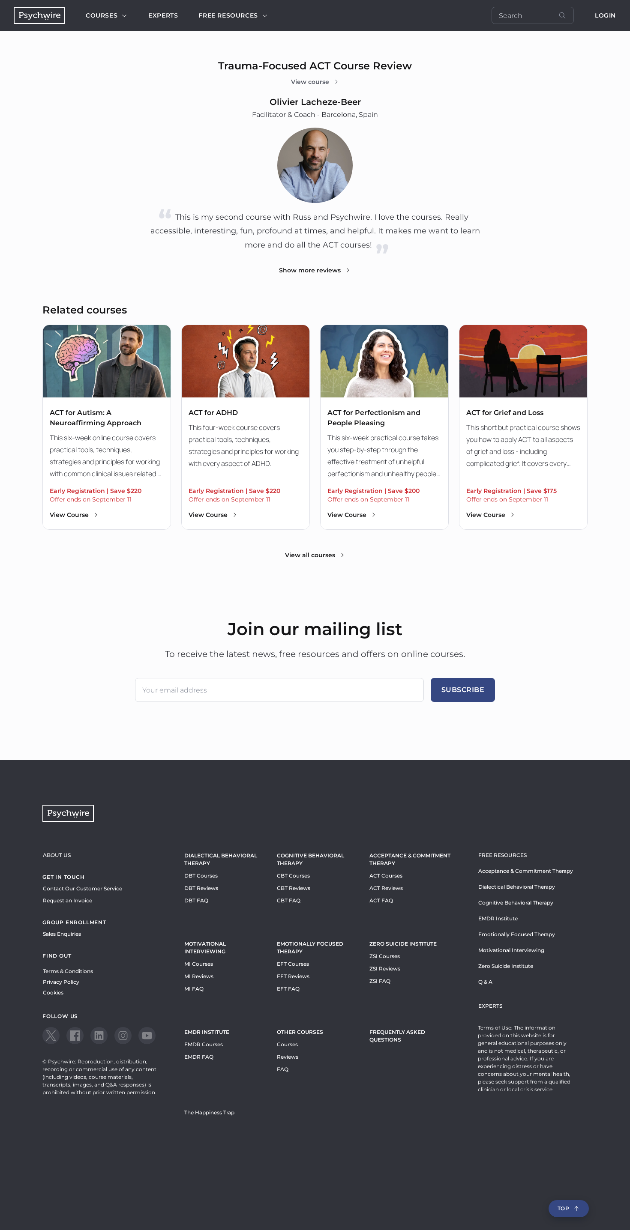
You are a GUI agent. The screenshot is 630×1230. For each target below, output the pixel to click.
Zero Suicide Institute (505, 966)
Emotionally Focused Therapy (310, 947)
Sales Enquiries (62, 934)
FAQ (282, 1069)
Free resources (228, 15)
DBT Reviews (201, 888)
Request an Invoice (67, 900)
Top (564, 1208)
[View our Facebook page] (75, 1035)
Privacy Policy (61, 982)
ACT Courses (385, 875)
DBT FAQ (196, 900)
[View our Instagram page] (123, 1035)
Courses (101, 15)
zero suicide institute (403, 943)
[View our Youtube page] (147, 1035)
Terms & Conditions (68, 971)
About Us (57, 855)
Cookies (53, 992)
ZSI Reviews (384, 968)
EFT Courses (293, 964)
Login (605, 15)
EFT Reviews (293, 976)
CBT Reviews (293, 888)
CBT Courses (293, 875)
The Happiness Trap (209, 1112)
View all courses (310, 555)
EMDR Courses (203, 1044)
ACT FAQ (381, 900)
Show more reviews (310, 270)
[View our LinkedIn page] (99, 1035)
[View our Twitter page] (51, 1035)
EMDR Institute (206, 1032)
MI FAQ (194, 988)
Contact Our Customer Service (82, 888)
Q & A (485, 982)
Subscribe (463, 690)
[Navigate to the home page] (39, 15)
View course (310, 82)
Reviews (287, 1057)
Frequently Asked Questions (397, 1036)
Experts (163, 15)
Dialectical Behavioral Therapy (220, 859)
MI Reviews (198, 976)
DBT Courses (201, 875)
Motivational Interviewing (205, 947)
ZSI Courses (384, 956)
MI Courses (198, 964)
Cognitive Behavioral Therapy (310, 859)
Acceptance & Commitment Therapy (409, 859)
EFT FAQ (288, 988)
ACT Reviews (386, 888)
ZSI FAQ (379, 981)
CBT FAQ (288, 900)
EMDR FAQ (198, 1057)
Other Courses (300, 1032)
